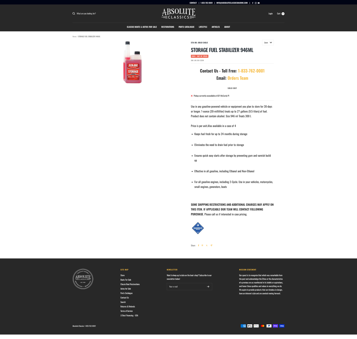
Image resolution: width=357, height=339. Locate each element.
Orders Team (238, 78)
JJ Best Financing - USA (129, 315)
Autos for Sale (125, 288)
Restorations (167, 26)
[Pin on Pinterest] (202, 245)
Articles (216, 26)
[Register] (208, 287)
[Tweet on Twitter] (207, 245)
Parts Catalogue (186, 26)
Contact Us (124, 297)
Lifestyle (203, 26)
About (227, 26)
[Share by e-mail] (211, 245)
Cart (280, 13)
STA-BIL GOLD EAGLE (199, 42)
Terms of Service (126, 310)
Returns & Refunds (127, 306)
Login (271, 13)
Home (74, 36)
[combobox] (98, 13)
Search (123, 301)
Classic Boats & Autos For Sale (142, 26)
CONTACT (193, 2)
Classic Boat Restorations (130, 284)
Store (122, 275)
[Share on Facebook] (198, 245)
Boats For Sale (125, 279)
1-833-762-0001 (207, 2)
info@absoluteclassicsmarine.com (232, 2)
